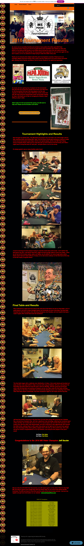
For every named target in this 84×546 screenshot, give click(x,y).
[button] (22, 4)
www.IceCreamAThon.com (48, 493)
